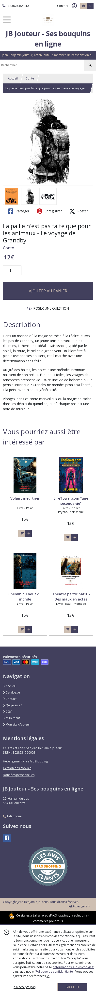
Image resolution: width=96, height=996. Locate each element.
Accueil (13, 78)
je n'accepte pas (24, 987)
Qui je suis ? (13, 705)
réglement (12, 718)
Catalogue (12, 692)
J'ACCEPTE (73, 987)
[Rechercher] (90, 65)
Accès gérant (81, 906)
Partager (22, 211)
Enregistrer (53, 211)
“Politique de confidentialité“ (54, 971)
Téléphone (14, 816)
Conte (30, 78)
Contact (62, 6)
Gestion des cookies (17, 768)
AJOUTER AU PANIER (48, 291)
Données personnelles (18, 775)
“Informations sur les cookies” (73, 967)
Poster (82, 211)
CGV (8, 712)
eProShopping (58, 915)
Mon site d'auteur (17, 724)
